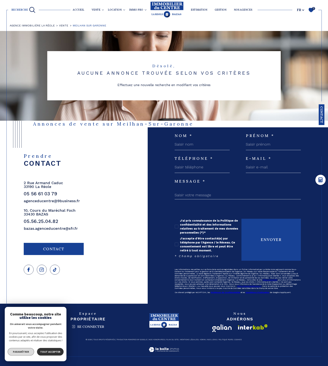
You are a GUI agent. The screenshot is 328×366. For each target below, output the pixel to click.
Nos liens (212, 340)
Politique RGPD (225, 340)
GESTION (220, 9)
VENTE (96, 9)
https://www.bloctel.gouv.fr (249, 286)
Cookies (238, 340)
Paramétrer (21, 351)
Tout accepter (50, 351)
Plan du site (172, 340)
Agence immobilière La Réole (32, 25)
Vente (63, 25)
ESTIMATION (199, 9)
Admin (202, 340)
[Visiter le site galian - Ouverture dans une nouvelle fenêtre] (221, 328)
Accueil (78, 9)
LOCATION (115, 9)
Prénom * (260, 136)
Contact (321, 114)
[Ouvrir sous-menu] (102, 9)
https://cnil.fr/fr (270, 280)
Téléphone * (194, 158)
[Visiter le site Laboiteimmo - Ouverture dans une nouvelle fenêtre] (164, 354)
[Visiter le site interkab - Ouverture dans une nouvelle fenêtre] (253, 327)
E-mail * (259, 158)
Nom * (184, 136)
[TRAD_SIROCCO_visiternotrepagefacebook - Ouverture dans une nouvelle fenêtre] (29, 270)
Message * (190, 181)
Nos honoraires (157, 340)
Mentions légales (189, 340)
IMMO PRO (136, 9)
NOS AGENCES (243, 9)
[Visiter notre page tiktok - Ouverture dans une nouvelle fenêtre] (55, 270)
